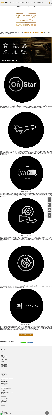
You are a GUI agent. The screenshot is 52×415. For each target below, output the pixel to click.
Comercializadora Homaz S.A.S (6, 413)
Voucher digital (3, 396)
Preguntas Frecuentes (4, 400)
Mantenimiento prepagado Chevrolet (7, 378)
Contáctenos (3, 402)
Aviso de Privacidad (4, 412)
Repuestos (3, 379)
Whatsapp (24, 342)
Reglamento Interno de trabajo (6, 388)
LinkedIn (31, 342)
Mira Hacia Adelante (4, 383)
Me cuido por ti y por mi (5, 385)
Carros (2, 351)
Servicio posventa (4, 365)
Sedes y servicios (4, 371)
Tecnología (27, 2)
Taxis (2, 355)
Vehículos (2, 361)
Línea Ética (3, 405)
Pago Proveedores (4, 393)
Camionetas (3, 352)
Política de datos (4, 401)
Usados (17, 2)
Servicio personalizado (5, 376)
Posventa (22, 2)
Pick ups (2, 353)
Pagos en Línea (3, 394)
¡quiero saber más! (26, 334)
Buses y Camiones (4, 356)
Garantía (2, 375)
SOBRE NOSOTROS (40, 2)
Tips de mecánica (4, 384)
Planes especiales (4, 366)
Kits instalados (3, 373)
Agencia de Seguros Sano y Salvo (6, 392)
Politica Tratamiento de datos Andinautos (8, 367)
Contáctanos (33, 2)
